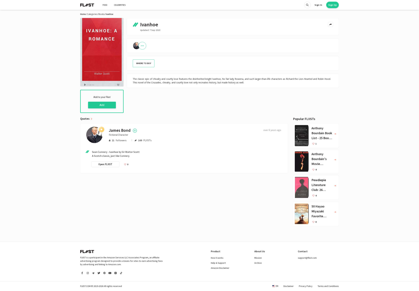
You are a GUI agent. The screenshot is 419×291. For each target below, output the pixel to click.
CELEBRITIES (120, 4)
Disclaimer (288, 286)
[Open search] (307, 5)
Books (101, 14)
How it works (217, 257)
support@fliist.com (307, 257)
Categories (92, 14)
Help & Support (218, 262)
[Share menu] (330, 24)
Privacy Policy (305, 286)
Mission (258, 257)
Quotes (85, 118)
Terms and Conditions (328, 286)
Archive (258, 262)
